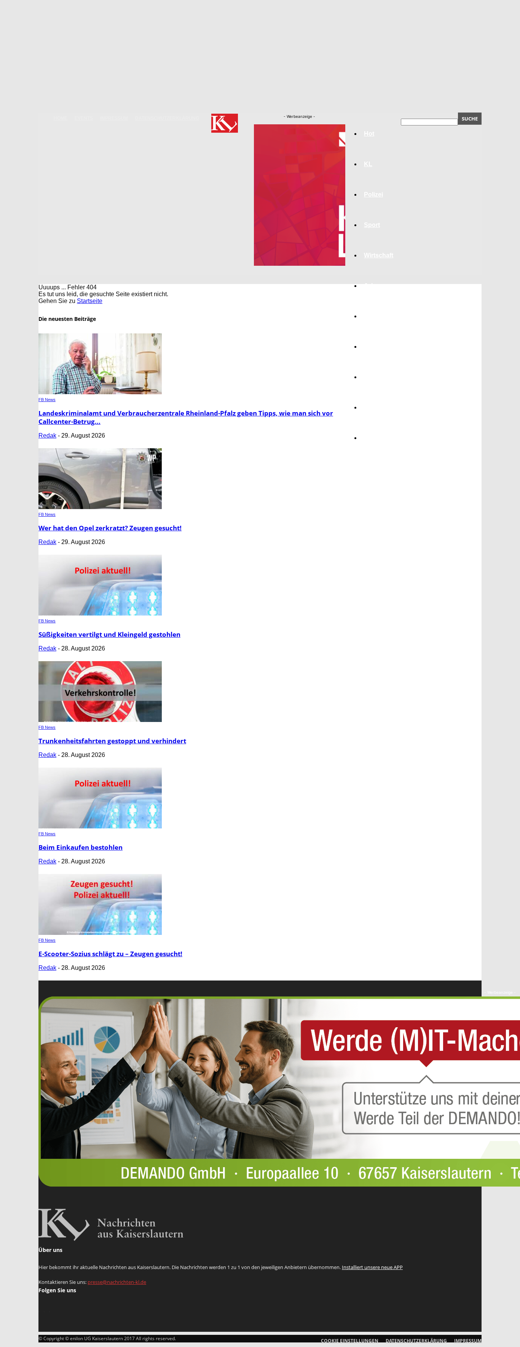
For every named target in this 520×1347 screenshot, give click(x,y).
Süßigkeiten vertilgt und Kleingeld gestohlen (109, 634)
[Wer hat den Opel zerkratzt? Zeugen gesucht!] (100, 507)
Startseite (89, 301)
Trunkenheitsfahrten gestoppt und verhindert (112, 740)
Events (84, 118)
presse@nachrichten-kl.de (117, 1282)
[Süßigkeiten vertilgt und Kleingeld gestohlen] (100, 613)
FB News (47, 399)
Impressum (114, 118)
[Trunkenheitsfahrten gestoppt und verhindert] (100, 720)
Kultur (373, 407)
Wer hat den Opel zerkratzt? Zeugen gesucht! (110, 528)
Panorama (379, 438)
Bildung (375, 316)
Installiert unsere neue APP (372, 1267)
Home (60, 118)
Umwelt (374, 346)
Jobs (371, 285)
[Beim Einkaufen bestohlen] (100, 826)
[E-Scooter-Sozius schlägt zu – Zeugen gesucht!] (100, 933)
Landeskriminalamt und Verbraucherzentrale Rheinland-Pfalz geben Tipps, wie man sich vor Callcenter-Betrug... (185, 417)
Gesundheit (380, 377)
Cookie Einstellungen (349, 1340)
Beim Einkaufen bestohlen (80, 847)
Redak (47, 435)
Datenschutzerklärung (167, 118)
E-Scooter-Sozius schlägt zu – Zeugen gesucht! (110, 953)
